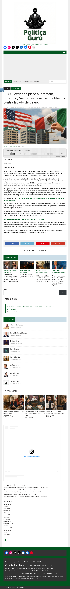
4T (6, 561)
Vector (55, 107)
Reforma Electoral (41, 576)
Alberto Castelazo (16, 325)
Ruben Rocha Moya (59, 576)
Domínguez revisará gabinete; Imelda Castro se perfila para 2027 (22, 492)
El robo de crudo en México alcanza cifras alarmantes (26, 276)
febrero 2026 (7, 517)
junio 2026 (7, 508)
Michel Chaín (14, 373)
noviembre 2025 (8, 523)
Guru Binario (14, 349)
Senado (27, 578)
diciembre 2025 (8, 521)
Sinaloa (32, 578)
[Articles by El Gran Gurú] (6, 344)
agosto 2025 (7, 530)
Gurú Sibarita (15, 357)
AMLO (24, 562)
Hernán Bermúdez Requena (25, 570)
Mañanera (25, 574)
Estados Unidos (19, 107)
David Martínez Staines (18, 333)
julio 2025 (6, 532)
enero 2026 (7, 519)
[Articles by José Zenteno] (6, 368)
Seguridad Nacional (20, 578)
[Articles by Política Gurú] (6, 384)
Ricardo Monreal (50, 576)
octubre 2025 (7, 526)
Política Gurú (13, 146)
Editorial (38, 270)
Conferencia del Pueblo (37, 566)
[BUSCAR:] (57, 82)
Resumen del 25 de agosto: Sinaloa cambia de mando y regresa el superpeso (25, 496)
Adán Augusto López (15, 562)
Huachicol (34, 571)
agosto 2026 (7, 504)
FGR (47, 568)
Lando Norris (58, 570)
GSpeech (63, 156)
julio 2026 (6, 506)
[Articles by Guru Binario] (6, 352)
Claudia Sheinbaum (15, 565)
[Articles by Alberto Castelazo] (6, 328)
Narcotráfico (56, 574)
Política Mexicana (31, 576)
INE (47, 571)
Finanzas (27, 107)
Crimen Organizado (57, 565)
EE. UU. (16, 568)
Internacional (7, 270)
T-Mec (36, 578)
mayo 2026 (7, 510)
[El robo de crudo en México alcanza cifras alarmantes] (27, 268)
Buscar (5, 289)
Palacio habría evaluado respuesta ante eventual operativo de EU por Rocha (35, 413)
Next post (41, 250)
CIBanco (11, 107)
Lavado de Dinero (42, 107)
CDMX (39, 562)
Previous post (30, 250)
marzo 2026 (7, 515)
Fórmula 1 (51, 568)
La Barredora (51, 570)
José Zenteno (14, 365)
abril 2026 (6, 513)
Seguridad (11, 578)
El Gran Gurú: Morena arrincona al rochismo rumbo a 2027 (20, 494)
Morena (33, 573)
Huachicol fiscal (41, 571)
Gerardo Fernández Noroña (11, 571)
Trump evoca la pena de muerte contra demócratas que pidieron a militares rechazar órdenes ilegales (58, 280)
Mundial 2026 (42, 574)
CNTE (27, 565)
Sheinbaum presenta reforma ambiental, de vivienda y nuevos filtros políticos (26, 487)
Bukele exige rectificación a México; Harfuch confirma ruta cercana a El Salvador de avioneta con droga (11, 277)
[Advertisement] (35, 67)
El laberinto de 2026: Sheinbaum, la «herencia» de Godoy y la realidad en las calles (43, 278)
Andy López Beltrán (32, 562)
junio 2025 (7, 534)
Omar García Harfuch (11, 576)
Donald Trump (9, 568)
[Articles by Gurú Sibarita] (6, 360)
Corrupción (50, 566)
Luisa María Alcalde (9, 574)
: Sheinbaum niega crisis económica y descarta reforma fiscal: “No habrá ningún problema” (34, 199)
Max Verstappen (18, 574)
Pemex (20, 576)
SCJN (6, 578)
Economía (22, 270)
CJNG (43, 562)
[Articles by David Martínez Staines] (6, 336)
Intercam (33, 107)
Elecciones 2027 (24, 568)
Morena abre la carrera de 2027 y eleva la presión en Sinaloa (21, 490)
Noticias (14, 270)
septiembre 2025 (8, 528)
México (50, 107)
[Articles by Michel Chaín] (6, 376)
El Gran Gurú (14, 341)
